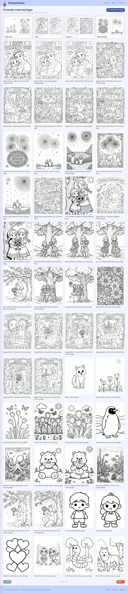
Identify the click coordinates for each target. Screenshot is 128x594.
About (114, 3)
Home (107, 3)
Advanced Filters (116, 10)
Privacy (115, 590)
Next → (120, 582)
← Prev (7, 582)
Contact (121, 3)
